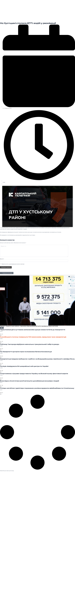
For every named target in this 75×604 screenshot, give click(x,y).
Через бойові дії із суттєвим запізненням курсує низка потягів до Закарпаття (32, 329)
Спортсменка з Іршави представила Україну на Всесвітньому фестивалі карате (34, 373)
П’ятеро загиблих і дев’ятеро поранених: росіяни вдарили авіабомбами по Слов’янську (37, 388)
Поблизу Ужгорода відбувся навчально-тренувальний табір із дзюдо (29, 344)
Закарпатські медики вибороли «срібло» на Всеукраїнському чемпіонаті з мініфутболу (37, 359)
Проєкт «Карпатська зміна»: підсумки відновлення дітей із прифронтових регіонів (29, 326)
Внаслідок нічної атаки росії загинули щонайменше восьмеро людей (29, 381)
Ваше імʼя (2, 258)
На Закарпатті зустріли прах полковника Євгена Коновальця (26, 351)
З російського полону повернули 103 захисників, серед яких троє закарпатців (33, 337)
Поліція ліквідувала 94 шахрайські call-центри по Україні (24, 366)
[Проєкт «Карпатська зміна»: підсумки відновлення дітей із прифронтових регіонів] (37, 300)
